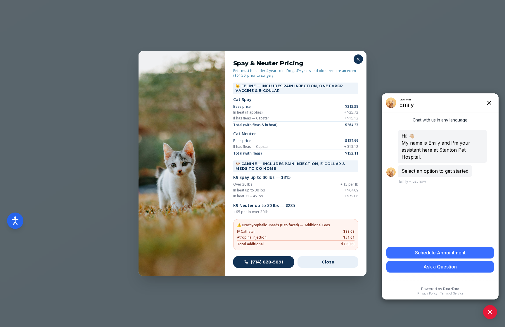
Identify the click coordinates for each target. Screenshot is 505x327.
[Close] (358, 59)
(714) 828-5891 (267, 262)
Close (328, 262)
